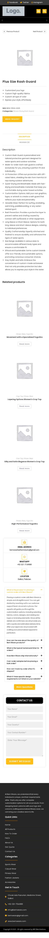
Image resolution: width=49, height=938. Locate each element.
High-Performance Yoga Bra (25, 524)
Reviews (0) (24, 142)
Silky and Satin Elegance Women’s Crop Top (24, 461)
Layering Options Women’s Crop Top (24, 399)
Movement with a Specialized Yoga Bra (24, 337)
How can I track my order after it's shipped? (21, 670)
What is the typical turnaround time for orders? (23, 649)
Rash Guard (29, 111)
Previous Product (13, 31)
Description (24, 137)
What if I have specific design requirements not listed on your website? (24, 677)
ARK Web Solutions (39, 929)
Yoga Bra (29, 334)
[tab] (25, 137)
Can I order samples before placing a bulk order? (22, 662)
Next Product (37, 31)
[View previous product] (4, 31)
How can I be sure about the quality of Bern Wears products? (22, 641)
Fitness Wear (18, 111)
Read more (24, 344)
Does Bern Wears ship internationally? (22, 656)
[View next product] (45, 31)
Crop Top (19, 396)
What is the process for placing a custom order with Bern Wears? (20, 591)
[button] (38, 11)
